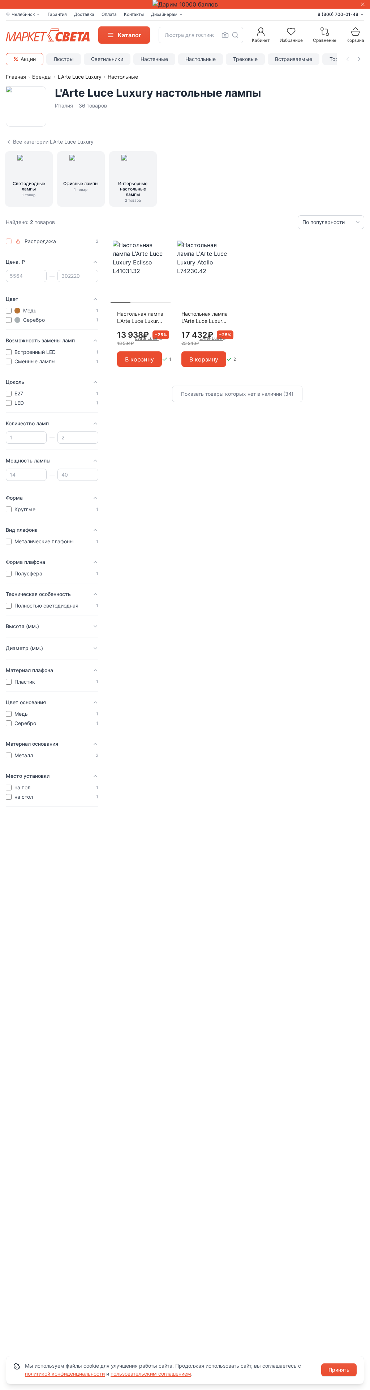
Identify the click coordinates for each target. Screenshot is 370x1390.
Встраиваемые (293, 59)
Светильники (107, 59)
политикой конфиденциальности (65, 1374)
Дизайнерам (164, 14)
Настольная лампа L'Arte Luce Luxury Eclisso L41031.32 (140, 318)
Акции (28, 59)
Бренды (42, 77)
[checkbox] (9, 241)
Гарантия (57, 14)
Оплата (109, 14)
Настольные (200, 59)
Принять (338, 1370)
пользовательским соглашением (151, 1374)
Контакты (134, 14)
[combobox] (201, 35)
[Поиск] (235, 35)
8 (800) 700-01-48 (338, 14)
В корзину (139, 359)
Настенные (154, 59)
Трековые (245, 59)
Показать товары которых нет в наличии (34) (237, 394)
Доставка (84, 14)
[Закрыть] (362, 4)
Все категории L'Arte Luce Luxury (53, 142)
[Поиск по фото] (225, 35)
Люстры (63, 59)
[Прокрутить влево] (348, 59)
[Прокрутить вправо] (359, 59)
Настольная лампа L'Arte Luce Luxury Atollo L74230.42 (204, 318)
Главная (16, 77)
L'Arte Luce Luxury (80, 77)
